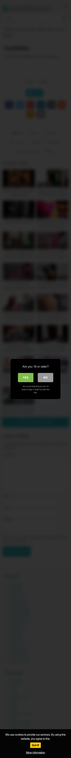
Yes (25, 377)
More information (35, 752)
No (45, 377)
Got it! (35, 745)
